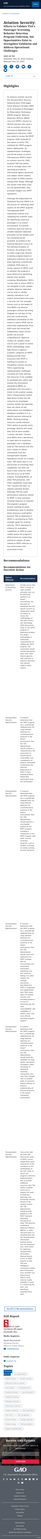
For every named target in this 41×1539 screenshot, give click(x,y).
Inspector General (20, 1496)
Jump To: (9, 76)
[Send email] (6, 70)
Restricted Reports (20, 1499)
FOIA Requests (20, 1522)
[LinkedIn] (18, 67)
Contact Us (11, 1361)
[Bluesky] (24, 67)
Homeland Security (8, 1373)
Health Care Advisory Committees (20, 1532)
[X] (12, 67)
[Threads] (30, 67)
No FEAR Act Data (20, 1529)
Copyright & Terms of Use (20, 1506)
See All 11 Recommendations (20, 1309)
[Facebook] (6, 67)
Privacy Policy (20, 1509)
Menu (35, 4)
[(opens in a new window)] (3, 1479)
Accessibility (20, 1512)
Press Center (20, 1489)
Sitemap (20, 1515)
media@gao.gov (13, 1349)
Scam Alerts (20, 1526)
